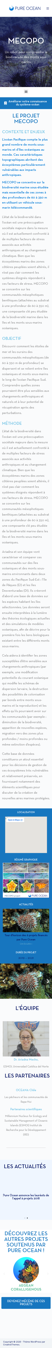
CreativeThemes (11, 1344)
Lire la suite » (26, 944)
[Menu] (47, 8)
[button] (26, 91)
